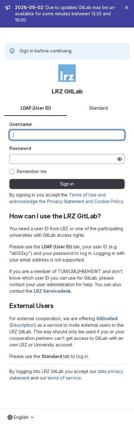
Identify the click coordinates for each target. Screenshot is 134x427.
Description (22, 325)
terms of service (64, 377)
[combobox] (20, 417)
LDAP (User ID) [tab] (36, 108)
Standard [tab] (98, 108)
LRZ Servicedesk (52, 291)
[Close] (126, 7)
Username (20, 124)
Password (20, 148)
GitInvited (106, 318)
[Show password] (120, 159)
